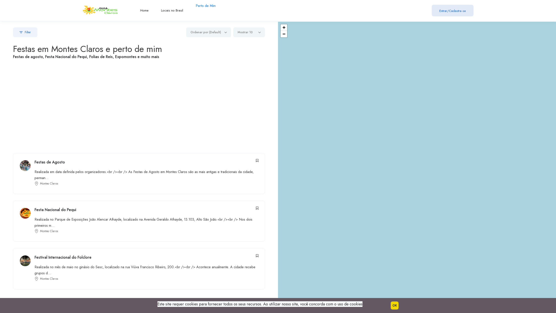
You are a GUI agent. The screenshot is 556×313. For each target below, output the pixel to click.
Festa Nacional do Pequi (55, 210)
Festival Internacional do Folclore (63, 257)
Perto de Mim (206, 5)
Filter (28, 32)
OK (394, 305)
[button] (284, 27)
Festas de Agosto (50, 162)
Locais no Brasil (172, 10)
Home (144, 10)
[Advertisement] (51, 107)
